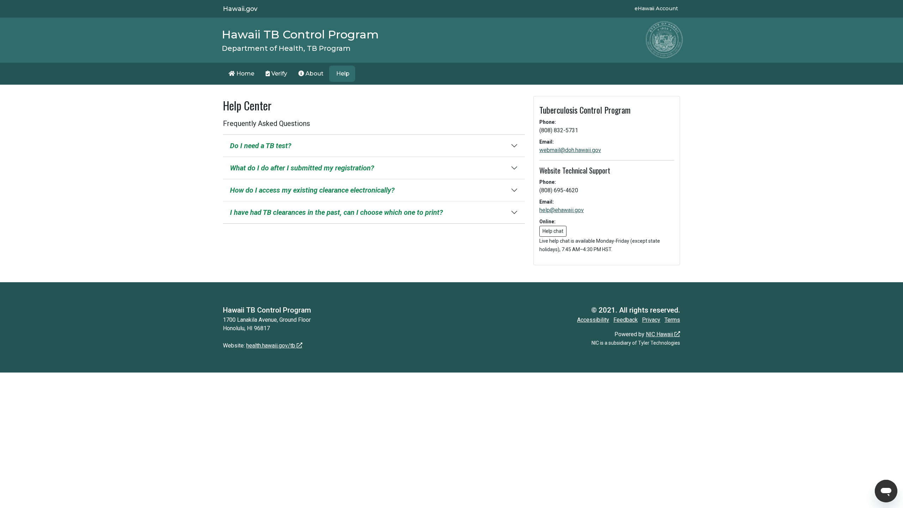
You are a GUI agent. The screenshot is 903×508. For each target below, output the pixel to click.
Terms (672, 319)
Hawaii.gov (240, 8)
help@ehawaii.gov (561, 210)
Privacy (651, 319)
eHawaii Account (656, 8)
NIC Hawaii (659, 334)
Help (342, 73)
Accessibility (593, 319)
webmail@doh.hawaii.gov (570, 150)
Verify (278, 73)
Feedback (625, 319)
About (313, 73)
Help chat (553, 231)
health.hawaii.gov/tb (270, 345)
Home (244, 73)
